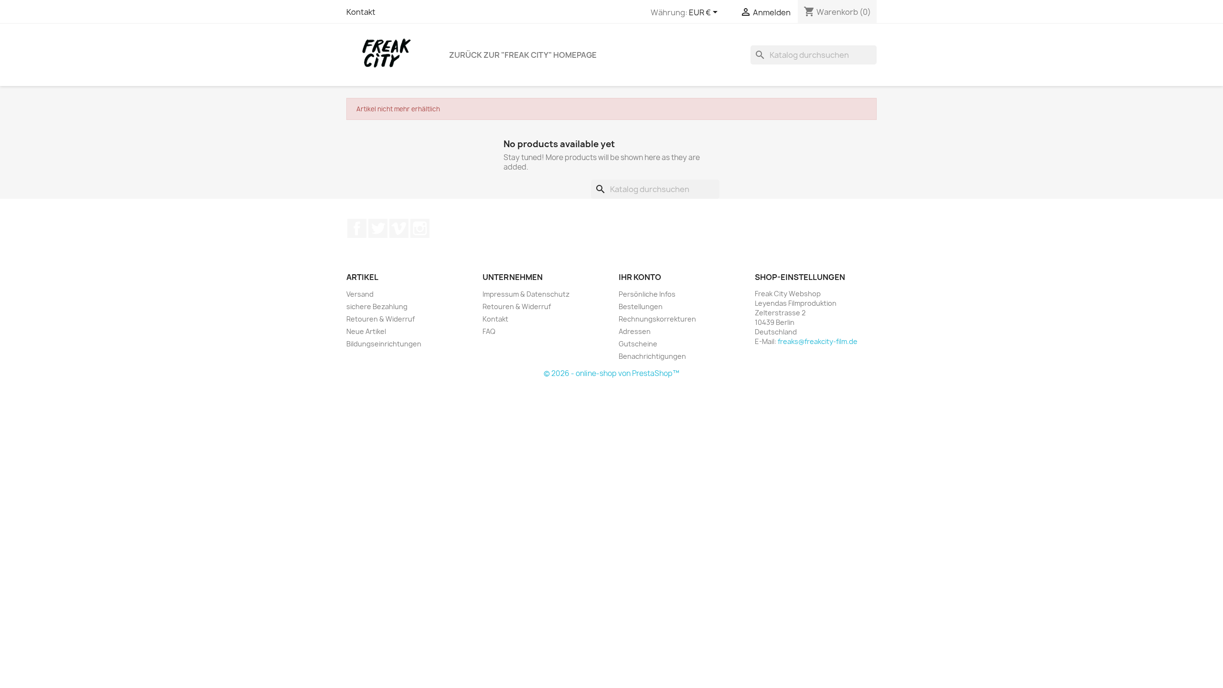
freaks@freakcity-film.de (818, 341)
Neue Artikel (366, 331)
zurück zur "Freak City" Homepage (523, 55)
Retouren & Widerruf (380, 318)
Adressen (635, 331)
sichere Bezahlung (377, 306)
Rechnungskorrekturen (657, 318)
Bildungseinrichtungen (383, 343)
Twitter (377, 228)
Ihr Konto (640, 277)
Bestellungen (641, 306)
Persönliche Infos (647, 294)
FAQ (489, 331)
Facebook (356, 228)
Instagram (419, 228)
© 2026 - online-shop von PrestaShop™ (611, 373)
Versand (360, 294)
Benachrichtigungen (652, 356)
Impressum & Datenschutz (526, 294)
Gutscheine (638, 343)
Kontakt (360, 12)
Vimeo (398, 228)
